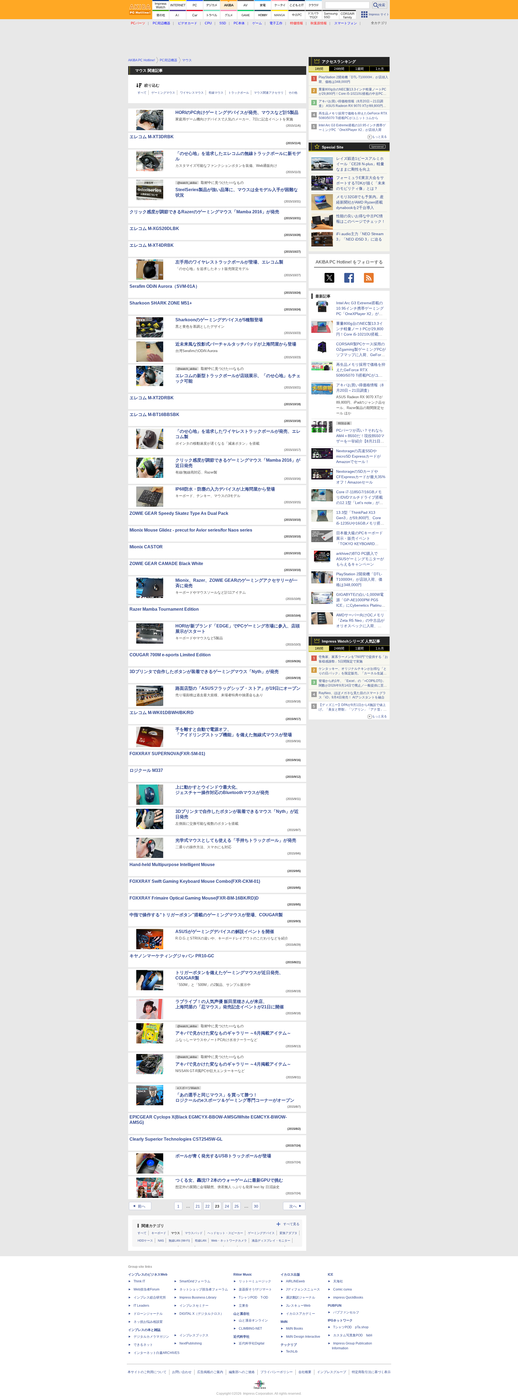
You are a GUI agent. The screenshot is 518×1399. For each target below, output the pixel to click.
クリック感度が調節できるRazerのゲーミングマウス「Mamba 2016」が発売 (204, 211)
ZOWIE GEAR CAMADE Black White (166, 563)
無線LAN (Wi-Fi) (179, 1240)
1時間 (319, 69)
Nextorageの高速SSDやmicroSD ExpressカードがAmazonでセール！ (358, 456)
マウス (175, 1233)
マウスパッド (194, 1233)
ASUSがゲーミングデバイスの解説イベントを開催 (224, 931)
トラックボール (238, 92)
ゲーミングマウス (163, 92)
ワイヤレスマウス (192, 92)
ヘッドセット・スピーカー (225, 1233)
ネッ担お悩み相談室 (148, 1322)
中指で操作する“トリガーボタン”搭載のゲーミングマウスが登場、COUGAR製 (206, 915)
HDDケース (145, 1240)
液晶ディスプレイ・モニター (271, 1240)
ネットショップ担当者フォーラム (203, 1289)
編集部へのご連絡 (242, 1372)
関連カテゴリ (152, 1226)
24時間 (339, 69)
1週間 (359, 69)
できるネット (143, 1345)
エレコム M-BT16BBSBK (154, 414)
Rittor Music (242, 1274)
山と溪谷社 (241, 1314)
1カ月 (380, 69)
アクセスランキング (339, 61)
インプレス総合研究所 (150, 1297)
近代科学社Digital (251, 1343)
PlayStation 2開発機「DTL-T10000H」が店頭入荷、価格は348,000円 (359, 579)
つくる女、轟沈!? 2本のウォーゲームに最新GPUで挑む (229, 1180)
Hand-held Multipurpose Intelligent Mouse (172, 864)
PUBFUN (335, 1305)
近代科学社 (241, 1337)
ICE (330, 1274)
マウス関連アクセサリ (269, 92)
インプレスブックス (194, 1335)
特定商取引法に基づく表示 (371, 1372)
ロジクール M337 (146, 770)
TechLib (292, 1351)
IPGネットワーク (340, 1320)
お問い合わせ (182, 1372)
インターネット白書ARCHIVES (156, 1353)
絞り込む (151, 85)
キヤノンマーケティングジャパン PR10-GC (172, 956)
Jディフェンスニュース (303, 1289)
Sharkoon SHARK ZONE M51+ (161, 303)
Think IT (139, 1281)
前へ (138, 1206)
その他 (292, 92)
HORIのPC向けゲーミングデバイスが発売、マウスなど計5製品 (236, 112)
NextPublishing (190, 1343)
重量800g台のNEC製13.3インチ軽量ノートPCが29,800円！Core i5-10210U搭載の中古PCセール (352, 93)
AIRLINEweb (295, 1281)
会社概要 (304, 1372)
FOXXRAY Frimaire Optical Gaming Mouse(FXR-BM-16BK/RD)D (194, 898)
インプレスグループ (331, 1372)
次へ (296, 1206)
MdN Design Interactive (303, 1337)
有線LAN (200, 1240)
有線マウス (216, 92)
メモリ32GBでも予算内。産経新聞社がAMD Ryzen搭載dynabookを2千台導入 (360, 202)
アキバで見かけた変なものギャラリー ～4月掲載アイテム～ (233, 1064)
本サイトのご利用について (147, 1372)
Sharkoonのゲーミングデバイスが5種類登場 (219, 319)
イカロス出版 (290, 1274)
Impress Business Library (197, 1297)
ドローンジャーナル (148, 1314)
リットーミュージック (255, 1281)
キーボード (158, 1233)
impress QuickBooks (348, 1297)
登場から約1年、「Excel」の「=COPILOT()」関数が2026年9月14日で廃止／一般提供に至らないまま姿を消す (353, 685)
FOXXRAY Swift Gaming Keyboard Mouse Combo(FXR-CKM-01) (195, 881)
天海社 (338, 1281)
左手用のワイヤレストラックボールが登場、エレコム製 (229, 262)
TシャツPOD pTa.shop (351, 1327)
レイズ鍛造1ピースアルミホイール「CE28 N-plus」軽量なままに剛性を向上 (360, 163)
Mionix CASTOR (146, 547)
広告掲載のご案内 (210, 1372)
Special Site (332, 147)
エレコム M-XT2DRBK (152, 398)
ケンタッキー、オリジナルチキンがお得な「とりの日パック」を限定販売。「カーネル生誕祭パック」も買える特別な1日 (353, 673)
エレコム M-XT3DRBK (152, 136)
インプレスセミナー (194, 1305)
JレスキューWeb (298, 1305)
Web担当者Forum (146, 1289)
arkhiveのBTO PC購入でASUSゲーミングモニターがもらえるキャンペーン (360, 558)
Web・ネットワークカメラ (229, 1240)
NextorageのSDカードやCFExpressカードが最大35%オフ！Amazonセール (360, 476)
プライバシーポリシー (276, 1372)
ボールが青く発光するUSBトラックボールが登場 (223, 1156)
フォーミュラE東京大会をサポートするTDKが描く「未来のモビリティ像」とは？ (360, 183)
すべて (142, 92)
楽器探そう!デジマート (255, 1289)
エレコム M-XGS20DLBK (154, 228)
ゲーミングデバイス (261, 1233)
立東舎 (243, 1305)
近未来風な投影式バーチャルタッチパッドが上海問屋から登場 (235, 344)
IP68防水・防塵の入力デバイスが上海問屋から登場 (225, 489)
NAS (161, 1240)
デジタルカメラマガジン (151, 1337)
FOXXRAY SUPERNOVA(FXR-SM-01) (167, 753)
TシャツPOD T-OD (253, 1297)
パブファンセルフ (346, 1312)
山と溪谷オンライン (253, 1320)
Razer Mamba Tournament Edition (164, 609)
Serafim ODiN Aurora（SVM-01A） (165, 286)
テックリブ (289, 1345)
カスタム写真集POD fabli (352, 1335)
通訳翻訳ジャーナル (300, 1297)
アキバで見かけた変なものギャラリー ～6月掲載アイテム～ (233, 1033)
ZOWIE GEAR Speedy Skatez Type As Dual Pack (179, 513)
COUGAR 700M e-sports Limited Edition (170, 655)
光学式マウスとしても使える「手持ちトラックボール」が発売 (235, 840)
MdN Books (294, 1328)
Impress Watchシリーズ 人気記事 (351, 641)
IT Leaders (141, 1305)
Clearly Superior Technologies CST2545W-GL (176, 1139)
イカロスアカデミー (300, 1314)
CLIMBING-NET (250, 1328)
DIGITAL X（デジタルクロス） (201, 1314)
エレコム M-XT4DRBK (152, 245)
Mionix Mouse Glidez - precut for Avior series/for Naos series (191, 530)
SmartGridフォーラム (194, 1281)
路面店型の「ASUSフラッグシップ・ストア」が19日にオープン (238, 688)
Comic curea (342, 1289)
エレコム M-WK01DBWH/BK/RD (162, 712)
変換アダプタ (288, 1233)
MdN (284, 1322)
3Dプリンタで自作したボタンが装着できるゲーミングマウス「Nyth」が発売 (204, 671)
